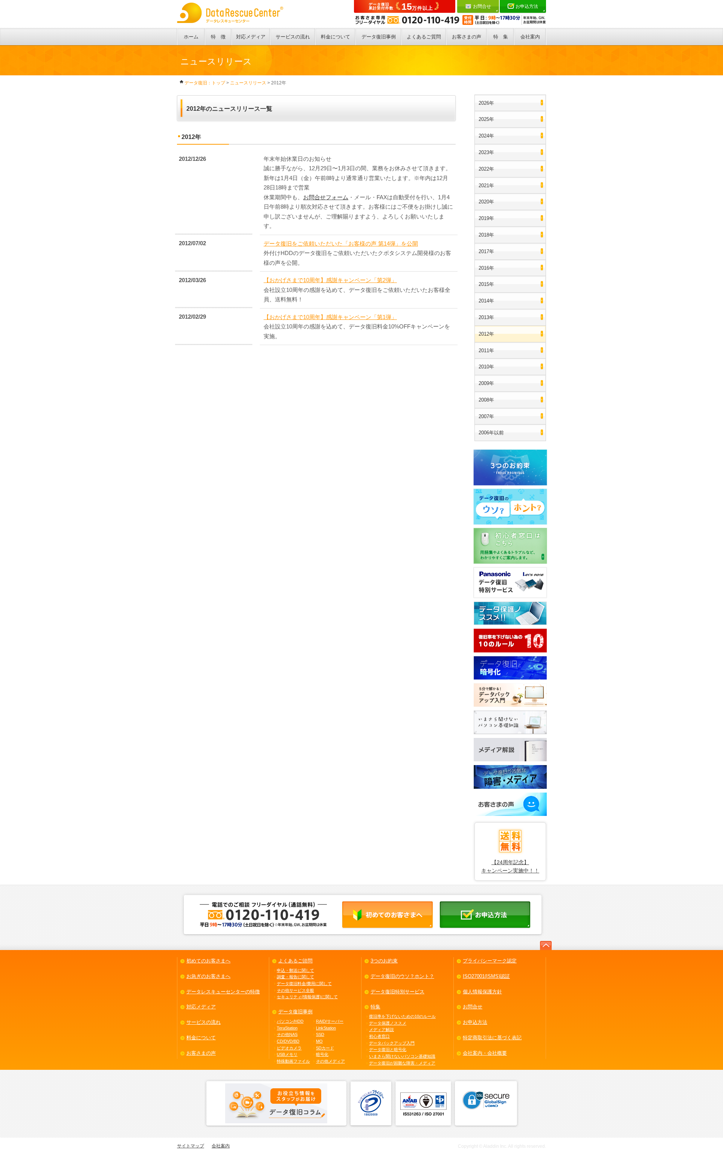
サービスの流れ (293, 37)
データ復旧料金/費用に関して (304, 983)
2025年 (486, 119)
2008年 (486, 400)
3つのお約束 (384, 961)
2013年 (486, 317)
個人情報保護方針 (482, 991)
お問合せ (482, 6)
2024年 (486, 136)
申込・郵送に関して (295, 970)
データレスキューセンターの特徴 (223, 991)
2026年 (486, 103)
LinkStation (326, 1028)
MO (319, 1041)
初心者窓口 (379, 1036)
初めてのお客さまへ (208, 961)
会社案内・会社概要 (485, 1053)
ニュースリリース (248, 83)
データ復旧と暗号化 (387, 1049)
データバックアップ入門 (392, 1043)
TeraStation (287, 1028)
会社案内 (530, 37)
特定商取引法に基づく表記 (492, 1037)
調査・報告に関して (295, 977)
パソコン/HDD (290, 1021)
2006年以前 (491, 432)
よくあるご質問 (424, 37)
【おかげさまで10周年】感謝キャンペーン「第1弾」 (330, 317)
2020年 (486, 202)
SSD (320, 1034)
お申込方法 (527, 6)
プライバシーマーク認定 (490, 961)
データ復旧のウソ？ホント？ (402, 976)
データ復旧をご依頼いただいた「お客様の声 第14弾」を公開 (341, 243)
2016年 (486, 268)
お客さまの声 (466, 37)
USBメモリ (287, 1054)
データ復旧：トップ (205, 83)
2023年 (486, 152)
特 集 (500, 37)
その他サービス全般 (295, 990)
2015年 (486, 284)
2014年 (486, 301)
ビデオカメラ (289, 1048)
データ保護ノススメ (387, 1023)
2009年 (486, 383)
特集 (375, 1007)
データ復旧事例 (379, 37)
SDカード (325, 1048)
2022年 (486, 169)
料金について (335, 37)
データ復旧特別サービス (397, 991)
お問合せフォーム (325, 197)
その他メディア (330, 1061)
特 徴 (218, 37)
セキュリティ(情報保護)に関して (307, 996)
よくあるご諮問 (295, 961)
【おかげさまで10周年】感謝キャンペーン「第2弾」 (330, 280)
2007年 (486, 416)
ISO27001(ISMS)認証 (486, 976)
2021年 (486, 185)
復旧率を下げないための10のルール (402, 1016)
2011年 (486, 350)
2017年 (486, 251)
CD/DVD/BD (288, 1041)
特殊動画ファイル (293, 1061)
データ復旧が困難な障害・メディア (402, 1063)
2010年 (486, 367)
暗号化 (322, 1054)
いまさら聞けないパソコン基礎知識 (402, 1056)
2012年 (486, 334)
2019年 (486, 218)
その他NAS (287, 1034)
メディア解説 (381, 1029)
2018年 (486, 235)
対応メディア (250, 37)
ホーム (191, 37)
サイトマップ (190, 1146)
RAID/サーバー (329, 1021)
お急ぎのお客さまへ (208, 976)
